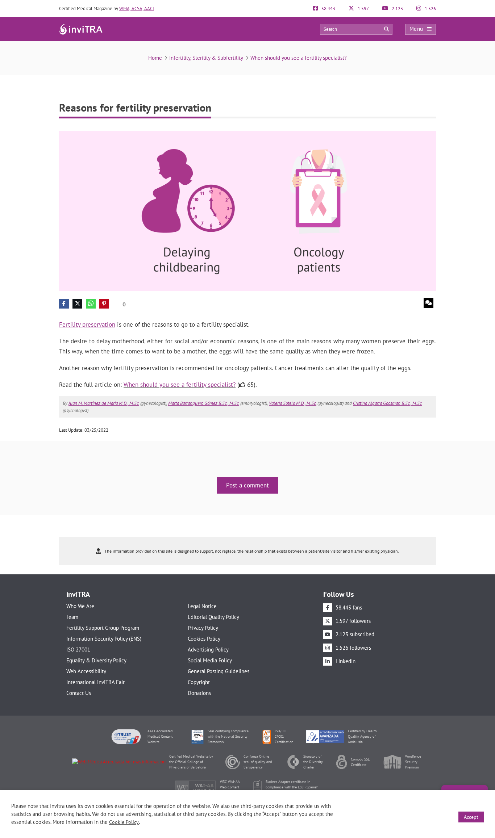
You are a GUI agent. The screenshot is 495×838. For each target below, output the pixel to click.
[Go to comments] (428, 303)
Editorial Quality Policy (213, 617)
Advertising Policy (208, 649)
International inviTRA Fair (95, 682)
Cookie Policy (124, 822)
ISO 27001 (78, 649)
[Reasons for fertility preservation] (247, 210)
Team (72, 617)
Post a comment (247, 485)
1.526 (430, 8)
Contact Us (78, 693)
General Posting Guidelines (218, 671)
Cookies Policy (204, 638)
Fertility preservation (87, 324)
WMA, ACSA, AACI (136, 8)
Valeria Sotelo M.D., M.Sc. (292, 403)
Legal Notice (202, 606)
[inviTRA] (81, 29)
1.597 (363, 8)
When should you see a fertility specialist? (298, 57)
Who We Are (80, 606)
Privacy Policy (203, 627)
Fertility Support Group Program (102, 627)
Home (155, 57)
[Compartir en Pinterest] (104, 304)
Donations (199, 693)
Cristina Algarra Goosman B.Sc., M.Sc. (387, 403)
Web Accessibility (86, 671)
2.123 (397, 8)
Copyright (199, 682)
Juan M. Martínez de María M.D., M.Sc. (103, 403)
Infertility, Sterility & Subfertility (206, 57)
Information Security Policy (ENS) (103, 638)
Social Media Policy (210, 660)
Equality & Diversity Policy (96, 660)
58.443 (327, 8)
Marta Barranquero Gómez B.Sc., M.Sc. (203, 403)
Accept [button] (471, 817)
